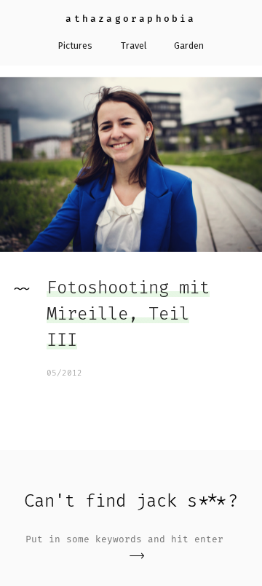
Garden (189, 45)
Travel (133, 45)
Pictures (75, 45)
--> (137, 555)
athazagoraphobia (131, 18)
